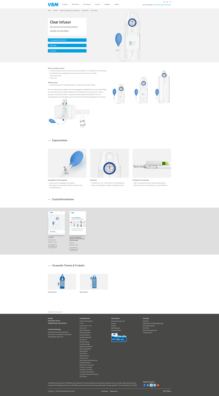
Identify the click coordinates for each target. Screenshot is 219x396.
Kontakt (116, 4)
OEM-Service (75, 4)
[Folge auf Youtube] (158, 385)
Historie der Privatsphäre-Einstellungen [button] (59, 334)
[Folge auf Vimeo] (154, 385)
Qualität (113, 326)
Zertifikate (146, 328)
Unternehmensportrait (118, 321)
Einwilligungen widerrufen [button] (55, 337)
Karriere (97, 4)
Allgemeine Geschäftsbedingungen (153, 323)
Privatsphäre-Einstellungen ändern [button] (58, 332)
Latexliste (51, 385)
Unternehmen (87, 4)
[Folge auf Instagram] (151, 385)
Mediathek (146, 321)
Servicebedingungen (149, 326)
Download (52, 246)
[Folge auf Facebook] (144, 385)
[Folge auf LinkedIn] (147, 385)
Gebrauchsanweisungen (150, 330)
